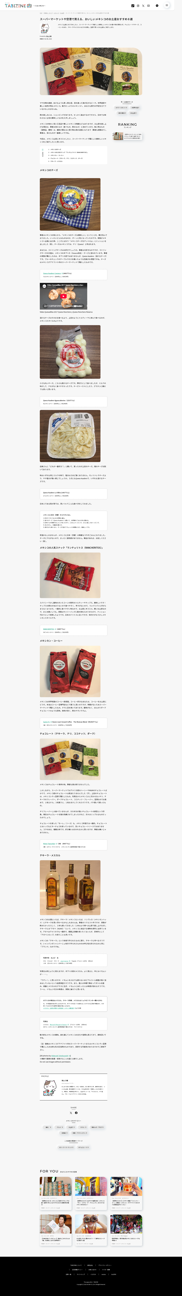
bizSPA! (113, 1274)
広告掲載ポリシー (77, 1270)
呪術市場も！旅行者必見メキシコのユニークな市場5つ (126, 1239)
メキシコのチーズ (54, 149)
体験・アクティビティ (79, 1133)
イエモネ (93, 1274)
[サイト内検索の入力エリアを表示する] (157, 5)
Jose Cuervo (64, 961)
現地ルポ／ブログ (97, 1127)
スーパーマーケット (66, 1147)
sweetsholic (88, 1236)
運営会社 (90, 1265)
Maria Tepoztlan (49, 843)
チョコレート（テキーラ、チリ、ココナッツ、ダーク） (66, 158)
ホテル (82, 1127)
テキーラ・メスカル (55, 161)
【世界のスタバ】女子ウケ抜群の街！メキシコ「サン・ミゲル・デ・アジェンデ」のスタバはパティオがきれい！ (90, 1203)
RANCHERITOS (48, 629)
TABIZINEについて (76, 1265)
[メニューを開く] (167, 5)
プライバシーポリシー (105, 1265)
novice (104, 1274)
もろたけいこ (53, 1198)
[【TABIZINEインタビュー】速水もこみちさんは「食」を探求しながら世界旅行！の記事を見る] (56, 1224)
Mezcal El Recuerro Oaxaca (58, 1025)
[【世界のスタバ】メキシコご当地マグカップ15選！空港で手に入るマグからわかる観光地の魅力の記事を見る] (56, 1186)
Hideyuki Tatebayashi (59, 1055)
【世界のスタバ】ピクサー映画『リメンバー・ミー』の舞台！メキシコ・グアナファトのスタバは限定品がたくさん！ (126, 1203)
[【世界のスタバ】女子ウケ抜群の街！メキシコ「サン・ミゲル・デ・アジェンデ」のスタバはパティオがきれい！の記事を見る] (91, 1186)
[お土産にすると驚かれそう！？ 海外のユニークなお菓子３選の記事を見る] (91, 1224)
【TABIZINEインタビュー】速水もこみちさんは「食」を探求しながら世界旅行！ (55, 1239)
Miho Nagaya (124, 1236)
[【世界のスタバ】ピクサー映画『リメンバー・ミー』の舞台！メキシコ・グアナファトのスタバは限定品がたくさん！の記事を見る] (126, 1186)
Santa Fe (46, 722)
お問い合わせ (92, 1270)
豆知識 (64, 1133)
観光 (47, 1127)
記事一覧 (68, 1274)
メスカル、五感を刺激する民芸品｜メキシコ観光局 (58, 1008)
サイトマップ (81, 1274)
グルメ (59, 1127)
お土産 (71, 1127)
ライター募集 (106, 1270)
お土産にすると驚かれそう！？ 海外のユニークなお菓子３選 (91, 1239)
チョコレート (83, 1147)
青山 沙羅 (48, 36)
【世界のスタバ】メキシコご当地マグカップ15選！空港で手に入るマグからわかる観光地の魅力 (55, 1203)
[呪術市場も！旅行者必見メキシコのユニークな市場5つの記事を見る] (126, 1224)
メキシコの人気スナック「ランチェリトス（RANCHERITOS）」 (68, 152)
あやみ (52, 1236)
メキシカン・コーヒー (56, 155)
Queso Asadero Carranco (52, 273)
